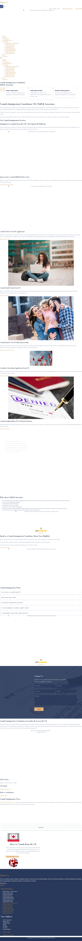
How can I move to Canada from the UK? (11, 592)
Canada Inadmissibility (10, 49)
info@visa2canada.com (67, 8)
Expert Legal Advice (12, 90)
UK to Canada (6, 39)
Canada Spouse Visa (7, 40)
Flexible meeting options (62, 90)
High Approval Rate (36, 90)
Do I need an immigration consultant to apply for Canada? (15, 608)
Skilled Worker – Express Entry (12, 43)
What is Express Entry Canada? (8, 597)
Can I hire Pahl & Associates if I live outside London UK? (14, 613)
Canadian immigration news (9, 802)
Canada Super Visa (9, 47)
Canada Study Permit (10, 53)
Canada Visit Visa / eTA (10, 50)
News (4, 54)
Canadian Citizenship (10, 44)
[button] (41, 58)
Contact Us (5, 56)
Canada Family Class (8, 893)
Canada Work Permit (10, 52)
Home (4, 36)
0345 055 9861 (78, 8)
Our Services (5, 41)
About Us (5, 37)
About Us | (4, 2)
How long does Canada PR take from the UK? (12, 602)
